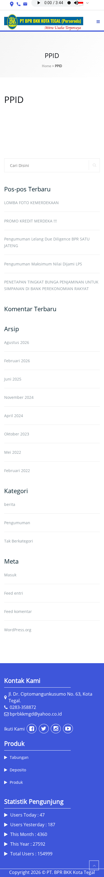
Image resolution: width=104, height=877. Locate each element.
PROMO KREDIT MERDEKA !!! (30, 221)
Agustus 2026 (16, 342)
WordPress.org (17, 629)
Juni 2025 (12, 379)
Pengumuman (17, 522)
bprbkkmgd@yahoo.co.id (35, 714)
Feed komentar (18, 611)
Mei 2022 (12, 452)
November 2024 (19, 397)
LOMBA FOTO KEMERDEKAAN (31, 202)
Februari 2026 (17, 360)
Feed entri (13, 593)
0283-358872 (22, 707)
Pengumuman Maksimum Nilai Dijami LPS (43, 264)
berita (9, 504)
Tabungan (19, 757)
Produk (16, 782)
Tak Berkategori (18, 541)
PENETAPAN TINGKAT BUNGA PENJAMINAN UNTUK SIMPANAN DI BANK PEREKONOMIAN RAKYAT (51, 285)
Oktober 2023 (16, 434)
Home (46, 66)
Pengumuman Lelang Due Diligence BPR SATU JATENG (47, 242)
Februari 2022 (17, 470)
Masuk (10, 574)
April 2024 (13, 415)
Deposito (18, 769)
